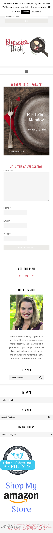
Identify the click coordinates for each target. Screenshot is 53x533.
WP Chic (44, 525)
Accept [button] (26, 12)
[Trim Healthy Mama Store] (17, 477)
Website (7, 233)
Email (7, 220)
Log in (41, 529)
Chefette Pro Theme (25, 525)
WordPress (29, 529)
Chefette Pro (30, 527)
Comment (9, 170)
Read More (36, 11)
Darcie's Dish (26, 47)
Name (7, 207)
